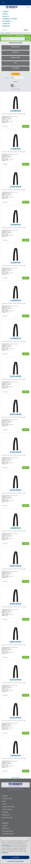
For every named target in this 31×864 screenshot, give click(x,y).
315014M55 (15, 717)
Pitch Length (5, 121)
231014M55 (15, 490)
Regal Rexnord (6, 814)
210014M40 (15, 414)
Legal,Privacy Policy (7, 817)
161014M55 (15, 376)
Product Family (5, 116)
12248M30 (15, 262)
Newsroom (6, 26)
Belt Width (4, 117)
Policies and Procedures (8, 806)
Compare (15, 81)
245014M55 (15, 566)
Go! (27, 39)
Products (5, 16)
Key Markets (6, 21)
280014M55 (15, 641)
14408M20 (15, 300)
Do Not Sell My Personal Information (15, 861)
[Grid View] (12, 85)
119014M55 (15, 186)
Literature (6, 23)
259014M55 (15, 603)
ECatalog (7, 33)
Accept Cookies (15, 857)
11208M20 (15, 148)
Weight (3, 122)
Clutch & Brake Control (8, 833)
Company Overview (7, 798)
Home (2, 33)
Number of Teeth (6, 118)
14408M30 (15, 338)
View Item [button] (25, 126)
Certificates (5, 812)
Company (5, 11)
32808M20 (15, 755)
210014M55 (15, 452)
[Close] (28, 839)
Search (26, 30)
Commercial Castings (9, 19)
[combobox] (12, 30)
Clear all (16, 74)
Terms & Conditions (7, 809)
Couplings (4, 825)
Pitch (3, 120)
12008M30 (15, 224)
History (4, 801)
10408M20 (15, 111)
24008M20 (15, 528)
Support (5, 14)
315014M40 (15, 679)
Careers (4, 804)
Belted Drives (5, 828)
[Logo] (11, 7)
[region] (15, 850)
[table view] (18, 85)
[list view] (15, 85)
